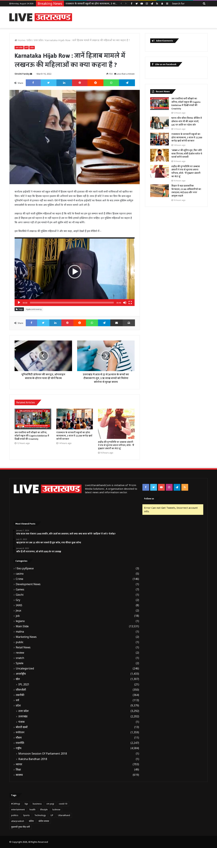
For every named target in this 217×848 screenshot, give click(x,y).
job (18, 616)
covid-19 (63, 803)
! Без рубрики (25, 568)
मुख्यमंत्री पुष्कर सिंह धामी (20, 826)
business (37, 803)
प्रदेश (29, 40)
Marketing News (26, 637)
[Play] (19, 302)
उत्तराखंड (22, 716)
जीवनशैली (21, 690)
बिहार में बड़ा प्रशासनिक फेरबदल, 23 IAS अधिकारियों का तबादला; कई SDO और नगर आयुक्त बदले (186, 191)
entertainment (18, 809)
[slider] (72, 302)
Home (21, 40)
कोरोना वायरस (43, 821)
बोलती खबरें (22, 727)
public (19, 642)
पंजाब (21, 722)
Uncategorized (25, 668)
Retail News (23, 647)
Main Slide (22, 626)
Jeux (18, 610)
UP (52, 815)
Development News (28, 584)
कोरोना (31, 821)
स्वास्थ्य (19, 775)
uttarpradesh (17, 821)
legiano (20, 621)
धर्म (26, 47)
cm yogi (50, 803)
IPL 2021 (23, 684)
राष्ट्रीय (18, 748)
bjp (26, 803)
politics (14, 815)
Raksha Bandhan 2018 (32, 759)
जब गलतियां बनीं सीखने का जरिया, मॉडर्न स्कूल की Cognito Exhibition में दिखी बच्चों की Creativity (32, 436)
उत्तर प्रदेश (38, 40)
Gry (18, 600)
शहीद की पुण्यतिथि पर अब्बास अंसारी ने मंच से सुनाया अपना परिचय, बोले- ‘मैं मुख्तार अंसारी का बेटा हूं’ (116, 445)
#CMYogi (15, 803)
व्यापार (19, 764)
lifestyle (44, 809)
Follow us (149, 498)
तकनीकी (20, 695)
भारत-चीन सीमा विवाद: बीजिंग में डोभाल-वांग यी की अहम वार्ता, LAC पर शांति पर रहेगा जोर (186, 121)
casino (20, 573)
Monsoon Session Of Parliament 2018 (42, 753)
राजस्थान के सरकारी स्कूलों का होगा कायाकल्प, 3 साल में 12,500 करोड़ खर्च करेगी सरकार (108, 3)
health (32, 809)
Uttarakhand (64, 815)
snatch (20, 658)
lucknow (56, 809)
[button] (74, 271)
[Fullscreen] (130, 302)
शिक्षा (18, 769)
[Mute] (124, 302)
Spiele (19, 663)
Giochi (19, 595)
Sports (26, 815)
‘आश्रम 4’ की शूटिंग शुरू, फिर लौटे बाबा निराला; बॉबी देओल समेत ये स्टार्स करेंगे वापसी (186, 153)
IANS (19, 605)
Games (20, 589)
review (20, 652)
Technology (40, 815)
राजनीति (20, 743)
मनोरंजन (20, 732)
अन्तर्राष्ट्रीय (21, 674)
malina (20, 631)
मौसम (19, 737)
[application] (75, 271)
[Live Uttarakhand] (40, 17)
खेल (18, 679)
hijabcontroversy (34, 309)
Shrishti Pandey (22, 73)
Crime (19, 579)
